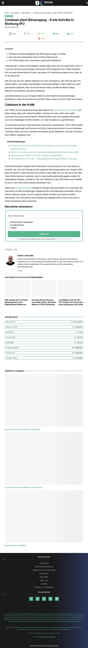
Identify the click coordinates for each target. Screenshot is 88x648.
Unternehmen (8, 16)
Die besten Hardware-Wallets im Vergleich (22, 429)
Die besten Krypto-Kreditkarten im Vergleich (23, 487)
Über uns (44, 580)
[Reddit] (57, 599)
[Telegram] (44, 599)
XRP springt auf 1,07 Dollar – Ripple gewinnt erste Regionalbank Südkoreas (44, 159)
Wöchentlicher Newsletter (21, 222)
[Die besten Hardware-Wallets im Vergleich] (44, 400)
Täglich (13, 228)
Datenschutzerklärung (62, 239)
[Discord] (50, 599)
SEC (15, 249)
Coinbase (9, 249)
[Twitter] (37, 599)
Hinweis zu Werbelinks (44, 587)
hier (58, 633)
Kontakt (44, 584)
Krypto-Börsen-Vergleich (15, 545)
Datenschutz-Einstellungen (44, 570)
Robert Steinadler (26, 255)
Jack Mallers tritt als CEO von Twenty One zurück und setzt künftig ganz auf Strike (70, 302)
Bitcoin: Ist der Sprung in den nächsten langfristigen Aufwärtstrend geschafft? (45, 152)
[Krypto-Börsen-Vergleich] (44, 516)
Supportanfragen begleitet (65, 110)
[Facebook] (31, 599)
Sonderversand (17, 225)
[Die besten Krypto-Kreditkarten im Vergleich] (44, 458)
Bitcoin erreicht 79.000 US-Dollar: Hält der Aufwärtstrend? (36, 155)
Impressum (44, 563)
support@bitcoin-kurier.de (46, 637)
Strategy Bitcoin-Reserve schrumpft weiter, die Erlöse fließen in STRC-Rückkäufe (44, 302)
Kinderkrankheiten (23, 188)
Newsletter (44, 577)
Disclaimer (44, 573)
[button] (15, 33)
